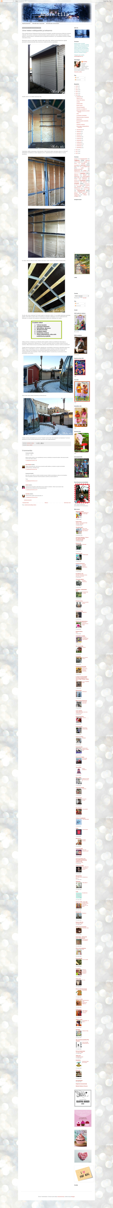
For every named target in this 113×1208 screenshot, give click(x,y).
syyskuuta (79, 133)
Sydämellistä (84, 990)
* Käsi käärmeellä (85, 819)
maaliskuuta (79, 144)
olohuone (85, 182)
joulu (75, 166)
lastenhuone (76, 176)
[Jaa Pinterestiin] (43, 443)
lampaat (84, 174)
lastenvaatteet (86, 176)
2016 (77, 89)
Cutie (77, 891)
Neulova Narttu (79, 631)
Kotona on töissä (79, 736)
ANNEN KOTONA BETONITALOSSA (85, 779)
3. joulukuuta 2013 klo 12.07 (31, 489)
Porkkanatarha (79, 726)
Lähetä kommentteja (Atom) (30, 504)
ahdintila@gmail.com (78, 56)
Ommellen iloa (84, 892)
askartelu (85, 162)
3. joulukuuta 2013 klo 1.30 (31, 460)
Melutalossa (78, 838)
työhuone (84, 193)
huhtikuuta (79, 142)
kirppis (85, 170)
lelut (78, 177)
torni (86, 192)
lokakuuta (79, 131)
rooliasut (76, 187)
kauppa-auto (86, 166)
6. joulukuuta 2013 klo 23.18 (31, 497)
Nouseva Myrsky (79, 922)
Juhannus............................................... (85, 718)
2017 (77, 88)
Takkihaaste (84, 691)
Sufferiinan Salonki (80, 787)
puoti (81, 185)
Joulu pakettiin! (85, 809)
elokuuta (78, 135)
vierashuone (76, 194)
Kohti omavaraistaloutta (81, 926)
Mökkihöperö (79, 119)
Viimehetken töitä (85, 927)
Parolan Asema (79, 601)
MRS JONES (78, 777)
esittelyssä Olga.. (85, 1030)
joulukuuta (79, 96)
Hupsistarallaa (79, 553)
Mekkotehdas (79, 690)
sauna (81, 187)
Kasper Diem (79, 521)
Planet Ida (78, 1070)
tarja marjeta (28, 464)
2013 (77, 95)
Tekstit (77, 77)
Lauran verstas (79, 999)
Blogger (73, 1196)
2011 (77, 151)
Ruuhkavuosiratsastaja (81, 666)
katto (80, 166)
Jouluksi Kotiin (79, 103)
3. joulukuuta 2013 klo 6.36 (31, 469)
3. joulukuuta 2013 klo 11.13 (31, 480)
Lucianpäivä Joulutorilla (81, 115)
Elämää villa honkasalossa (81, 621)
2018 (77, 86)
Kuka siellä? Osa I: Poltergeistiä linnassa (85, 868)
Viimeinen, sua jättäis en (81, 109)
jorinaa (83, 165)
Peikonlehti (84, 544)
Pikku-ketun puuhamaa (81, 948)
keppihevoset (77, 170)
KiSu (83, 949)
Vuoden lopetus (85, 829)
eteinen (75, 163)
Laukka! (78, 101)
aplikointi (87, 160)
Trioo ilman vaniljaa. (79, 1052)
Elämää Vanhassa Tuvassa (82, 1086)
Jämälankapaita (85, 554)
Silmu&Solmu (79, 875)
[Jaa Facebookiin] (41, 443)
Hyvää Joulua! (79, 105)
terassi (75, 192)
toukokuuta (79, 140)
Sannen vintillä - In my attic (81, 901)
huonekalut (76, 165)
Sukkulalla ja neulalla (80, 636)
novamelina (78, 656)
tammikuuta (79, 147)
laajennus (76, 174)
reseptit (86, 186)
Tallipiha (77, 160)
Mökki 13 (78, 122)
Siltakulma (78, 881)
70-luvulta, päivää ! (80, 579)
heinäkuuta (79, 136)
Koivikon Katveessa (80, 563)
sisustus (78, 189)
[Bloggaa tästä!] (38, 443)
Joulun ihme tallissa (80, 100)
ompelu (76, 183)
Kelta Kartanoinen (80, 716)
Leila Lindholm (79, 710)
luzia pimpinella (79, 1080)
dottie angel (78, 978)
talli (89, 189)
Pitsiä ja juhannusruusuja (81, 988)
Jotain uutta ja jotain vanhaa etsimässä (84, 1011)
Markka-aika (78, 912)
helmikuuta (79, 145)
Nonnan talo (78, 543)
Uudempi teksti (25, 502)
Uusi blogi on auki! (79, 923)
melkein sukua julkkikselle (80, 178)
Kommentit (78, 79)
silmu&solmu (87, 187)
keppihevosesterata (78, 169)
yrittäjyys (76, 196)
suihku (84, 189)
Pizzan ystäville (85, 959)
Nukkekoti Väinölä (80, 511)
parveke (77, 185)
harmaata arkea (79, 611)
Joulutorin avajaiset (80, 124)
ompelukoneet (87, 183)
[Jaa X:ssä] (40, 443)
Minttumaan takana (80, 757)
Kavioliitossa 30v (79, 573)
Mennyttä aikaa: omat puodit (38, 23)
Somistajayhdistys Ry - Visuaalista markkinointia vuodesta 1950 (81, 860)
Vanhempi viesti (67, 502)
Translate (84, 297)
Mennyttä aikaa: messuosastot (52, 23)
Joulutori (76, 158)
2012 (77, 149)
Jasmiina (28, 493)
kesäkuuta (79, 138)
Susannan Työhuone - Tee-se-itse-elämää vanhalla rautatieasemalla (82, 538)
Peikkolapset (78, 1009)
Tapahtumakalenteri (26, 23)
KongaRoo (78, 968)
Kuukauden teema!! (79, 862)
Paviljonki (84, 647)
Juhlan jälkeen (84, 882)
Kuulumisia (84, 788)
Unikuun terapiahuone (80, 818)
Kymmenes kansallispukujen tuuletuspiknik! (85, 638)
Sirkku (27, 485)
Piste (77, 632)
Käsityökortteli (83, 158)
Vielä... (77, 113)
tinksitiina (78, 1029)
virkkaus (85, 194)
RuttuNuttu (78, 1060)
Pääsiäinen (84, 913)
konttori (83, 171)
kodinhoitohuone (77, 171)
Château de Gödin (80, 865)
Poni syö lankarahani (80, 1051)
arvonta (79, 162)
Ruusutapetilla (79, 958)
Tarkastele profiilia (78, 71)
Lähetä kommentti (27, 500)
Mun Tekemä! (79, 808)
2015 (77, 91)
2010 (77, 153)
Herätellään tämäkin (79, 1056)
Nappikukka (84, 612)
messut (75, 180)
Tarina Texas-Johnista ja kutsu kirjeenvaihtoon (85, 529)
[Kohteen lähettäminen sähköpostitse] (37, 443)
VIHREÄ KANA (79, 1019)
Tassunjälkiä (78, 767)
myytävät (83, 180)
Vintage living (79, 797)
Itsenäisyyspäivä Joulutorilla (82, 120)
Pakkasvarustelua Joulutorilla (82, 117)
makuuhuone (84, 177)
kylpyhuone (76, 173)
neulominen (76, 182)
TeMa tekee (78, 1055)
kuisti (87, 171)
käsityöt (82, 173)
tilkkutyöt (81, 192)
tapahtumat (81, 191)
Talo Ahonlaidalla (79, 646)
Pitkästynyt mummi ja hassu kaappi (85, 623)
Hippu (77, 828)
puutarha (88, 185)
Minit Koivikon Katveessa (81, 700)
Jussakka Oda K (79, 527)
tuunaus (76, 193)
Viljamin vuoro (79, 98)
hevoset (83, 163)
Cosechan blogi (79, 848)
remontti (79, 186)
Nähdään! (84, 737)
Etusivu (46, 502)
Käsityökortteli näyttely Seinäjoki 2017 (85, 749)
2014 (77, 93)
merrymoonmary (60, 1196)
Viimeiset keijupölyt (80, 107)
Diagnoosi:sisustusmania (81, 1083)
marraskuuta (79, 129)
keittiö (82, 168)
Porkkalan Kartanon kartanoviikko (84, 566)
